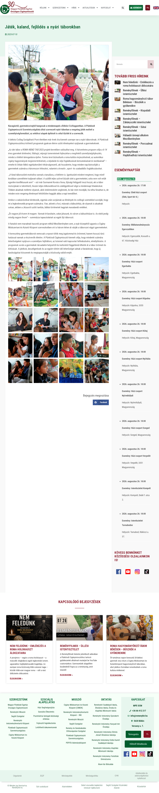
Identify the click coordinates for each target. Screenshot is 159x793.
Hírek (74, 7)
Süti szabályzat (42, 786)
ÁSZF (42, 776)
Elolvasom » (16, 678)
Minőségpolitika (92, 776)
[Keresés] (151, 64)
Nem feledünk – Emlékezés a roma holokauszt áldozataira (28, 649)
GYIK (117, 776)
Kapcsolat (106, 7)
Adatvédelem (67, 786)
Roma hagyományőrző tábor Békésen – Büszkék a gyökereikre (138, 102)
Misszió (76, 699)
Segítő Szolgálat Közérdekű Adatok (116, 786)
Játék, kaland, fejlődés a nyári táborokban (42, 27)
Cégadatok (17, 776)
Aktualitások (88, 7)
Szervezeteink (59, 7)
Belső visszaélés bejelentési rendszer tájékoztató (91, 786)
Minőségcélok (67, 776)
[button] (123, 8)
